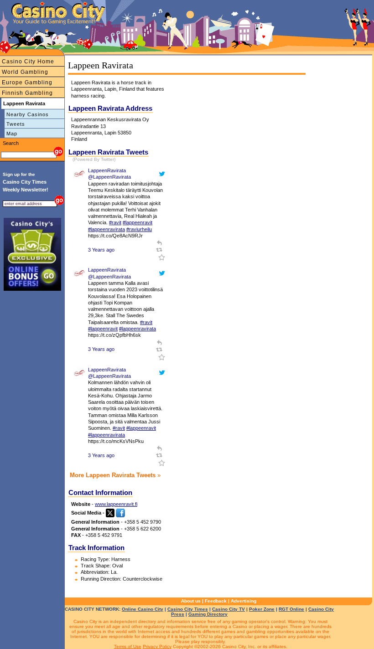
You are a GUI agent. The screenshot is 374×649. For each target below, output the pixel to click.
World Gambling (25, 72)
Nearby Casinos (27, 114)
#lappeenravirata (106, 229)
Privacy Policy (157, 646)
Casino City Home (28, 61)
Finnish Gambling (27, 93)
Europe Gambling (27, 82)
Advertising (243, 600)
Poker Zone (262, 609)
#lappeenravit (137, 222)
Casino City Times (187, 609)
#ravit (115, 222)
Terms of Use (127, 646)
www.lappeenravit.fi (116, 504)
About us (191, 600)
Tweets (15, 124)
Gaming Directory (208, 614)
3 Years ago (101, 249)
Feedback (216, 600)
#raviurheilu (139, 229)
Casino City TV (228, 609)
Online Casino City (142, 609)
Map (11, 133)
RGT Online (291, 609)
